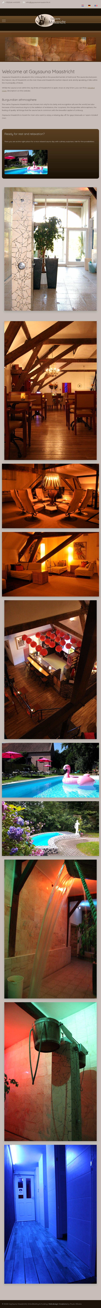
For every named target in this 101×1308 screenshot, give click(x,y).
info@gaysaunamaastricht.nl (38, 2)
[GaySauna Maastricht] (50, 21)
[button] (50, 249)
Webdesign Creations (57, 1304)
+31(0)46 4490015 (12, 2)
